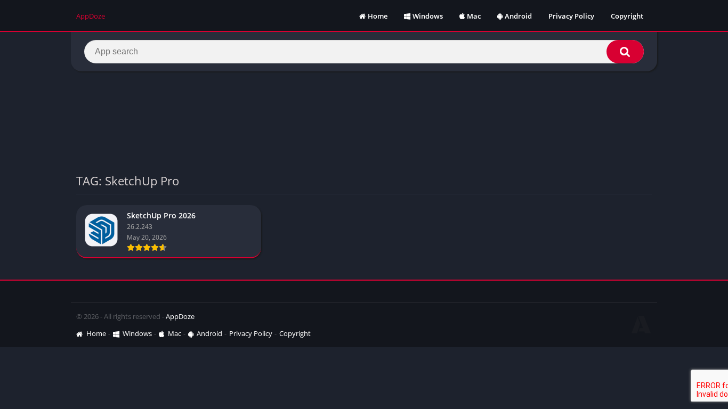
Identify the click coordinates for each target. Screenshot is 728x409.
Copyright (627, 16)
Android (518, 16)
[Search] (625, 51)
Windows (427, 16)
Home (377, 16)
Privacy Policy (571, 16)
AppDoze (180, 316)
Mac (474, 16)
